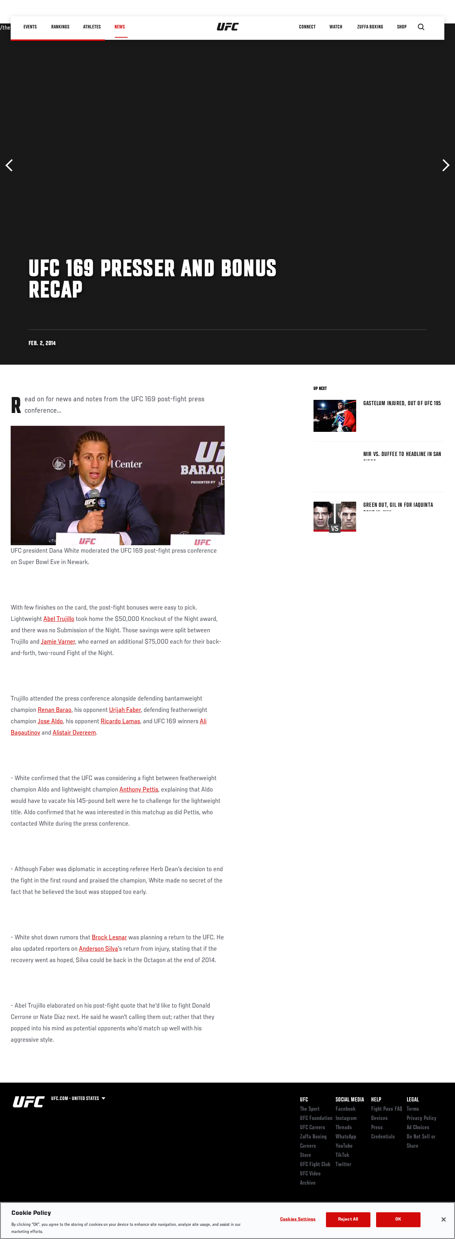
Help (376, 1100)
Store (305, 1155)
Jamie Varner (58, 641)
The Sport (310, 1109)
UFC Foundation (316, 1118)
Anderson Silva (98, 949)
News (119, 27)
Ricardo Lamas (120, 721)
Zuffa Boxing (370, 27)
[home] (228, 27)
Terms (413, 1109)
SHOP (401, 27)
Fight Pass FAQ (386, 1109)
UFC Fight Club (315, 1165)
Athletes (92, 27)
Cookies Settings (298, 1219)
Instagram (346, 1118)
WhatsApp (346, 1137)
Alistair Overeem (74, 732)
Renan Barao (54, 710)
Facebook (346, 1109)
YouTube (344, 1146)
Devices (379, 1118)
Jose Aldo (50, 721)
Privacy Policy (422, 1118)
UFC (304, 1100)
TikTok (342, 1155)
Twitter (343, 1165)
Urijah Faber (125, 710)
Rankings (60, 27)
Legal (413, 1100)
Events (30, 27)
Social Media (350, 1100)
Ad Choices (418, 1128)
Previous (11, 165)
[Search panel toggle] (421, 27)
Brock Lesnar (109, 937)
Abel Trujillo (58, 619)
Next (443, 165)
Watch (336, 27)
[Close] (443, 1219)
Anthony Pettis (138, 789)
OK (398, 1219)
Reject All (348, 1219)
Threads (344, 1128)
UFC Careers (312, 1128)
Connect (307, 27)
